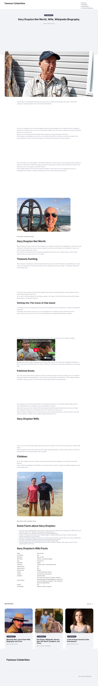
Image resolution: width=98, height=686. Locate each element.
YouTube (44, 586)
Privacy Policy (85, 6)
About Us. (84, 3)
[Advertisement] (49, 36)
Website (39, 586)
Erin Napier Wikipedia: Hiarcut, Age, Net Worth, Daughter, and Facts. (48, 641)
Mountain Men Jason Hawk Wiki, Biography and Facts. (19, 640)
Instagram (49, 586)
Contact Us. (84, 4)
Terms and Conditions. (87, 8)
